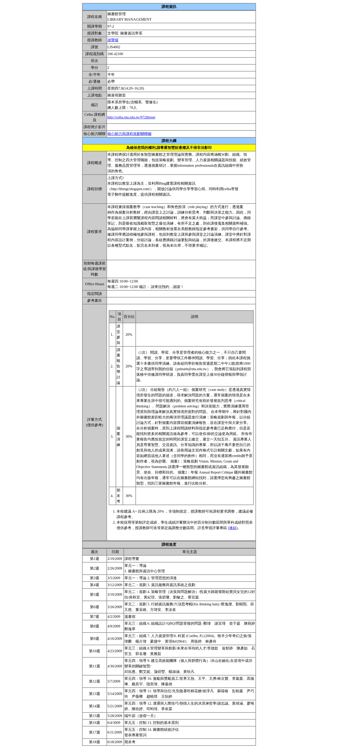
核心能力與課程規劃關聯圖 (129, 134)
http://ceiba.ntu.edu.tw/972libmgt (131, 117)
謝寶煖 (112, 40)
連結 (232, 528)
